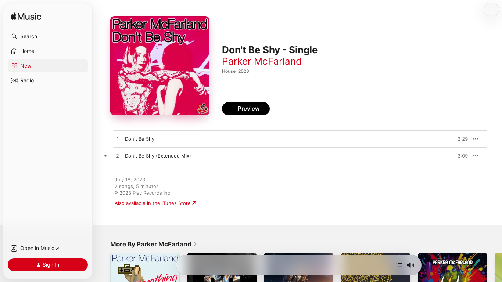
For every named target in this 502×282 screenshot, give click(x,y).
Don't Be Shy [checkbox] (139, 139)
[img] (26, 16)
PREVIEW (460, 139)
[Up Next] (399, 265)
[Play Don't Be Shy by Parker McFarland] (117, 139)
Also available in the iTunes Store (153, 203)
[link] (153, 244)
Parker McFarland (262, 61)
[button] (47, 36)
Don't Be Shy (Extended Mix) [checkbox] (158, 156)
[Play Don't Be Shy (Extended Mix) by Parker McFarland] (117, 156)
